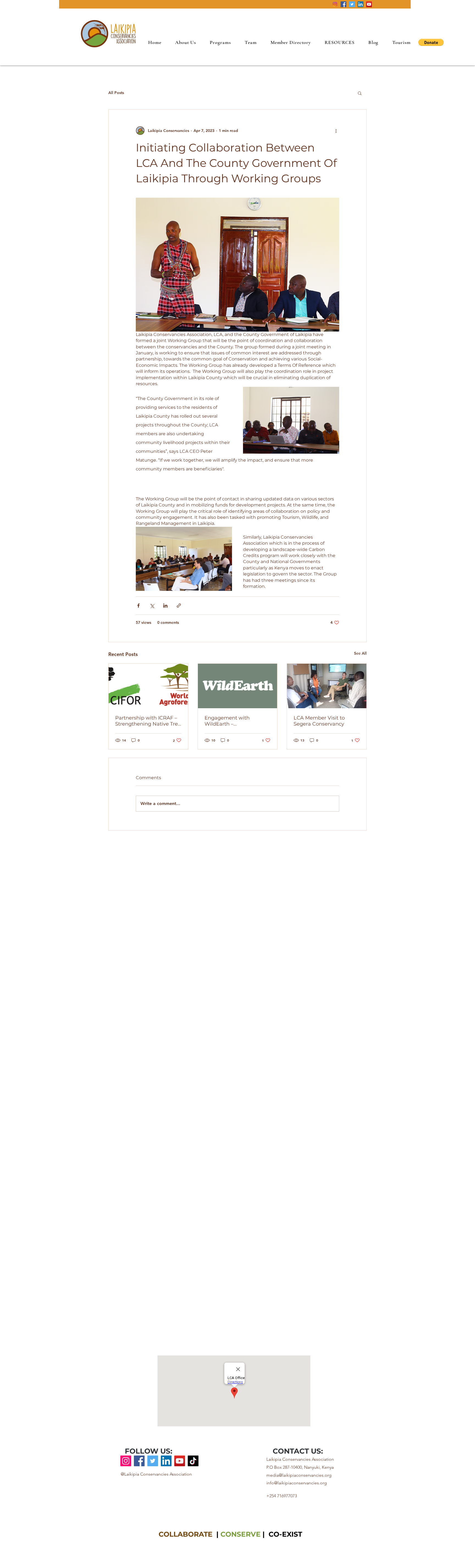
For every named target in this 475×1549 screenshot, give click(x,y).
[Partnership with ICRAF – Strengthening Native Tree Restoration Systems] (148, 686)
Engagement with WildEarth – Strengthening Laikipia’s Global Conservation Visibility (235, 721)
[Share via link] (178, 605)
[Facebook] (343, 4)
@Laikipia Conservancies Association (156, 1474)
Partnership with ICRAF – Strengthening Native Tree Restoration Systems (148, 721)
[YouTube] (369, 4)
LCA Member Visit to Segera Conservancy (319, 721)
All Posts (116, 92)
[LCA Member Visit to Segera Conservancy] (326, 686)
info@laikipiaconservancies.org (296, 1482)
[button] (339, 42)
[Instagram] (335, 4)
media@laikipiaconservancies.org (299, 1475)
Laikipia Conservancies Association (300, 1459)
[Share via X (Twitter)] (151, 605)
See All (360, 653)
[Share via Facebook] (138, 605)
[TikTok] (193, 1461)
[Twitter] (352, 4)
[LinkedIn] (360, 4)
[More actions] (336, 130)
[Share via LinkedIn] (165, 605)
